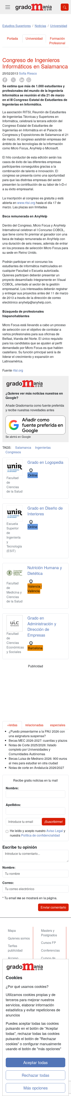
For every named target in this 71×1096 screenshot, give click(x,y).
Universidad (34, 38)
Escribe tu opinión (19, 847)
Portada (12, 38)
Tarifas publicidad (15, 948)
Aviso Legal (54, 830)
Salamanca (23, 447)
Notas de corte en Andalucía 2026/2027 (36, 767)
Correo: (8, 883)
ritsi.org (18, 370)
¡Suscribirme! (53, 821)
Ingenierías (43, 447)
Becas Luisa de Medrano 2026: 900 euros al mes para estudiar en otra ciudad (38, 760)
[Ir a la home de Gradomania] (33, 7)
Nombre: (8, 867)
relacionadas (34, 725)
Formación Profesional (57, 40)
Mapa (12, 930)
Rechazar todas (35, 1075)
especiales (57, 725)
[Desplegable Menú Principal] (7, 7)
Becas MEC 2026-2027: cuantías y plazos (38, 740)
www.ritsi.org (26, 202)
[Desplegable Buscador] (65, 7)
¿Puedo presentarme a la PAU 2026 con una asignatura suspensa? (37, 733)
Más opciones (35, 1088)
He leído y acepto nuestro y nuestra (37, 833)
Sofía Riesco (28, 73)
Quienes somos (19, 938)
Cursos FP (48, 942)
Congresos (13, 452)
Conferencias (50, 950)
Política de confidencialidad (40, 835)
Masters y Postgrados (49, 932)
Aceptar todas (35, 1062)
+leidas (12, 725)
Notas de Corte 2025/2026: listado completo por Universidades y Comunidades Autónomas (32, 749)
